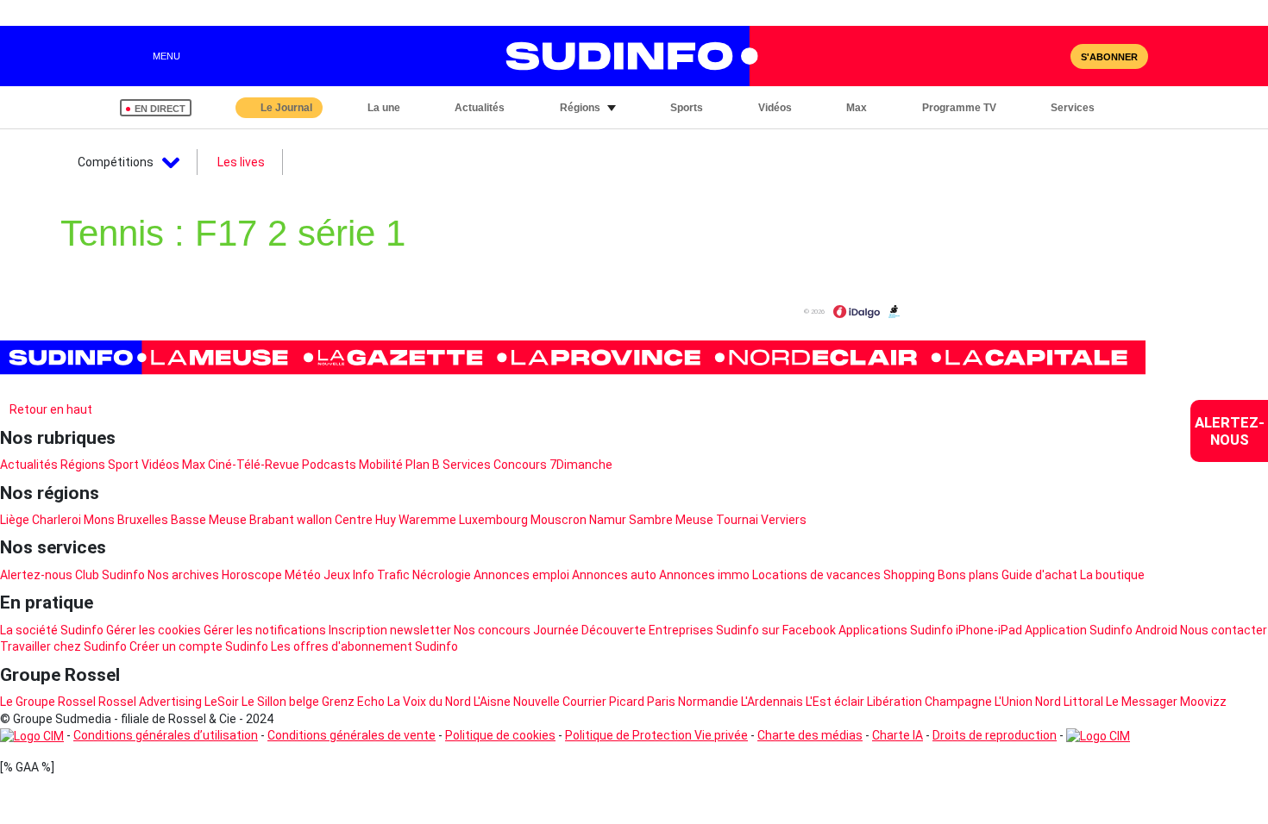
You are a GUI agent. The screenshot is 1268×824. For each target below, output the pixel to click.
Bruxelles (142, 520)
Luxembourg (493, 520)
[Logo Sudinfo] (623, 56)
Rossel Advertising (150, 702)
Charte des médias (810, 735)
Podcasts (329, 464)
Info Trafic (381, 575)
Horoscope (252, 575)
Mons (99, 520)
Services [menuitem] (1073, 108)
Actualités (29, 464)
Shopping (909, 575)
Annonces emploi (521, 575)
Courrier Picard (603, 702)
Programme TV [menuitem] (959, 108)
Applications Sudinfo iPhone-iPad (930, 630)
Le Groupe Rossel (48, 702)
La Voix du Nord (429, 702)
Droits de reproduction (994, 735)
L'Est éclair (835, 702)
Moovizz (1203, 702)
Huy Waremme (415, 520)
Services (467, 464)
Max (193, 464)
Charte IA (897, 735)
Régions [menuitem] (580, 108)
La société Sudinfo (52, 630)
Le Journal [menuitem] (286, 108)
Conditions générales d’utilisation (165, 735)
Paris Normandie (692, 702)
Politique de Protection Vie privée (656, 735)
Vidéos (160, 464)
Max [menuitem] (856, 108)
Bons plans (968, 575)
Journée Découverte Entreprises (623, 630)
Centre (354, 520)
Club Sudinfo (110, 575)
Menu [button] (166, 56)
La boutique (1112, 575)
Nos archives (183, 575)
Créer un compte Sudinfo (198, 646)
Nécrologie (441, 575)
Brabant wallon (290, 520)
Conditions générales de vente (351, 735)
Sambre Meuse (671, 520)
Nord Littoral (1069, 702)
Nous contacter (1223, 630)
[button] (1131, 107)
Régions (82, 464)
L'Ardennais (772, 702)
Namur (607, 520)
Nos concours (492, 630)
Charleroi (56, 520)
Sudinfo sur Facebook (776, 630)
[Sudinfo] (573, 357)
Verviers (784, 520)
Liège (14, 520)
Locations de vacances (816, 575)
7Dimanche (580, 464)
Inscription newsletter (390, 630)
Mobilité (381, 464)
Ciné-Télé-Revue (253, 464)
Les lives (241, 162)
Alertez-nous (36, 575)
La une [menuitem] (383, 108)
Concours (520, 464)
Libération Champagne (929, 702)
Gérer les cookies (153, 630)
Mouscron (558, 520)
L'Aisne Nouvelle (517, 702)
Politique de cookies (500, 735)
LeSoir (221, 702)
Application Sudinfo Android (1101, 630)
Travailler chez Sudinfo (63, 646)
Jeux (336, 575)
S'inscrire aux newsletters (85, 389)
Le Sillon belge (280, 702)
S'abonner (1109, 57)
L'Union (1014, 702)
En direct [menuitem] (160, 108)
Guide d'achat (1039, 575)
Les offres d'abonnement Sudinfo (364, 646)
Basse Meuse (209, 520)
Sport (123, 464)
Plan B (422, 464)
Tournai (737, 520)
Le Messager (1141, 702)
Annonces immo (704, 575)
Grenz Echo (353, 702)
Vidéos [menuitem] (775, 108)
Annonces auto (614, 575)
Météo (303, 575)
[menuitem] (1229, 431)
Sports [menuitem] (686, 108)
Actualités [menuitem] (480, 108)
